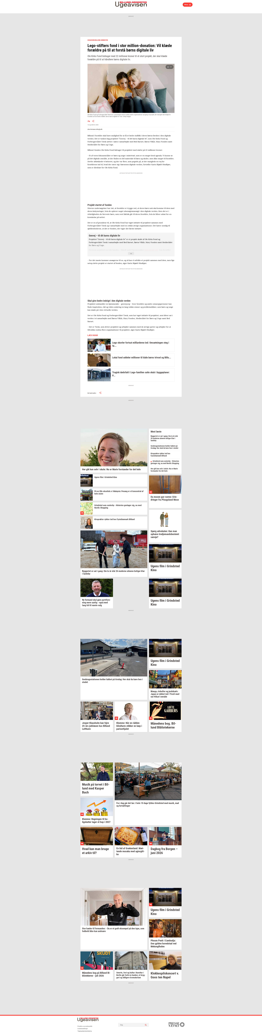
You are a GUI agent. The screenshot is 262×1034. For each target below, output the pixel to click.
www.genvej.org (151, 250)
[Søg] (146, 1025)
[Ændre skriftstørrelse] (89, 121)
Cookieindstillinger (82, 1028)
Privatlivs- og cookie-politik (84, 1026)
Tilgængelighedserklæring (84, 1031)
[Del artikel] (93, 121)
